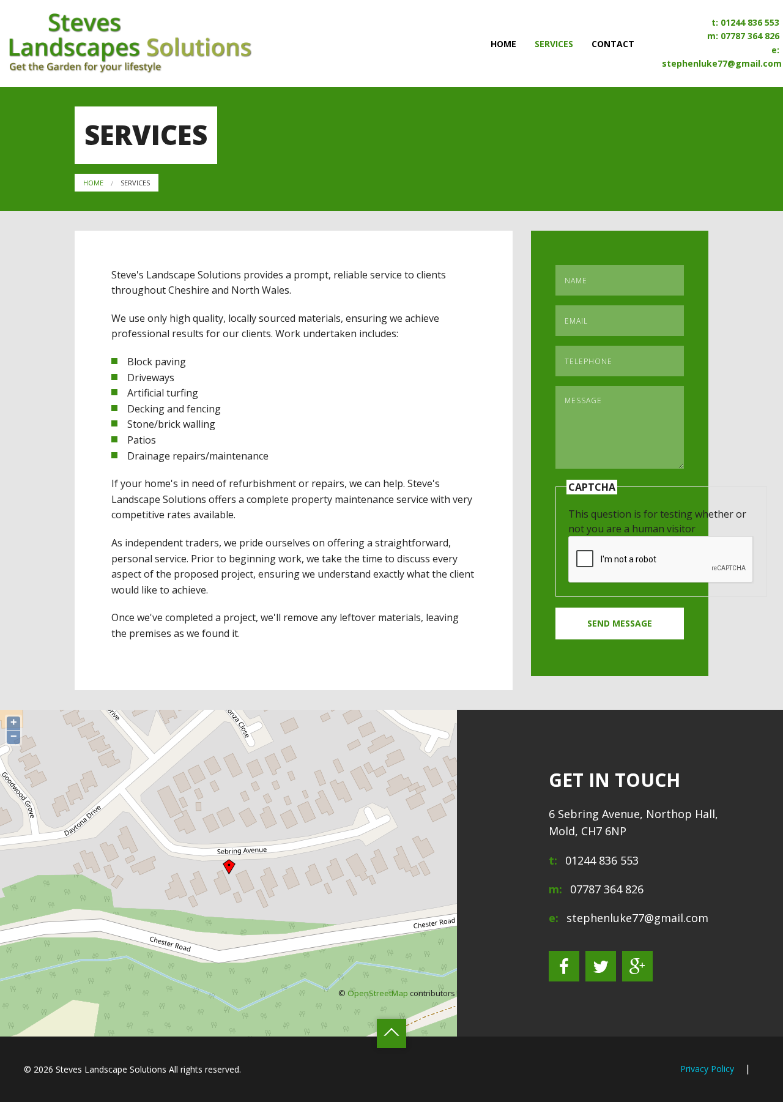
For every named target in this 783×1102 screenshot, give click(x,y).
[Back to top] (391, 1033)
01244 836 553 (750, 22)
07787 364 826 (750, 36)
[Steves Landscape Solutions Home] (130, 42)
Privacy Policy (707, 1068)
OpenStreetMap (377, 993)
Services (554, 44)
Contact (613, 44)
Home (503, 44)
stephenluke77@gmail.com (722, 63)
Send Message (619, 623)
